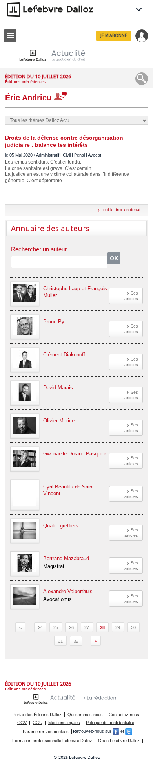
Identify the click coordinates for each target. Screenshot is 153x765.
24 (40, 627)
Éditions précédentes (25, 81)
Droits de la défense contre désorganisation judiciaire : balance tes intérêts (64, 141)
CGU (37, 722)
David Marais (58, 388)
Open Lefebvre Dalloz (119, 740)
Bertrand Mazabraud (66, 558)
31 (60, 640)
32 (76, 640)
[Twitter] (128, 731)
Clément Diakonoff (64, 355)
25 (55, 627)
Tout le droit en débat (120, 209)
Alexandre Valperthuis (68, 591)
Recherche (141, 78)
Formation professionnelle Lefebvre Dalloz (52, 740)
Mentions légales (64, 722)
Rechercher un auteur (39, 249)
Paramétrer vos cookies (46, 731)
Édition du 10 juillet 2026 (38, 76)
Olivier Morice (59, 421)
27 (86, 627)
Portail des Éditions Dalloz (37, 714)
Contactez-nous (124, 714)
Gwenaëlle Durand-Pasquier (74, 454)
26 (71, 627)
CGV (22, 722)
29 (117, 627)
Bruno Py (53, 321)
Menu (10, 35)
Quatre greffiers (60, 526)
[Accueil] (58, 55)
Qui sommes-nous (85, 714)
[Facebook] (116, 731)
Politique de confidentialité (110, 722)
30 (133, 627)
